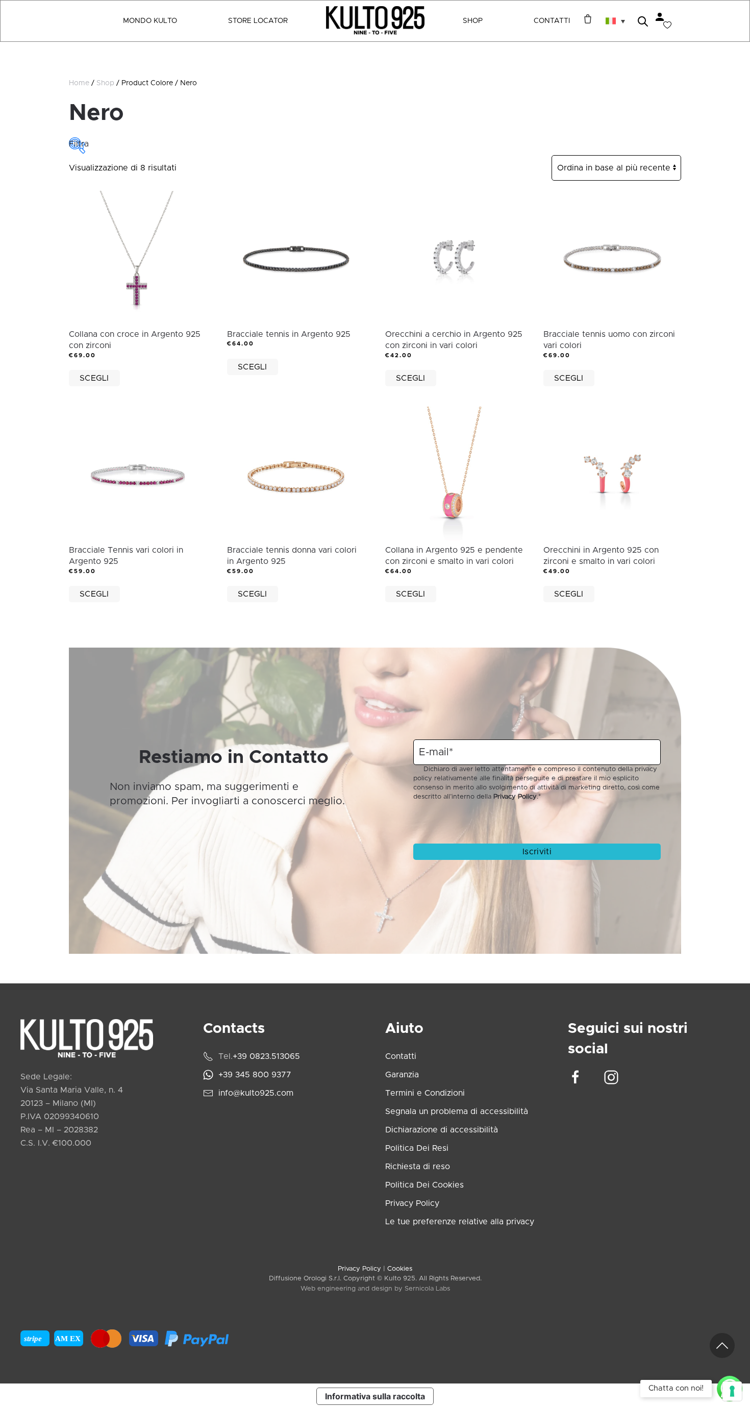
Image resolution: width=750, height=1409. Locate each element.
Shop (105, 83)
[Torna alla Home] (375, 21)
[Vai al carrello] (585, 19)
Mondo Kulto (150, 20)
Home (79, 83)
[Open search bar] (643, 20)
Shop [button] (473, 20)
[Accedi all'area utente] (660, 17)
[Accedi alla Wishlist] (667, 25)
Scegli (94, 378)
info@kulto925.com (255, 1093)
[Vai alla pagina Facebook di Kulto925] (575, 1077)
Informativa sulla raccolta (375, 1396)
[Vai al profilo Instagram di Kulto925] (611, 1077)
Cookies (399, 1269)
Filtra (77, 144)
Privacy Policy (515, 797)
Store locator (258, 20)
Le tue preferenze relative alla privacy (459, 1222)
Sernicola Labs (427, 1289)
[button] (615, 21)
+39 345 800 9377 (254, 1075)
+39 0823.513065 (266, 1056)
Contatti (552, 20)
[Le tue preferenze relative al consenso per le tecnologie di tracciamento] (732, 1391)
